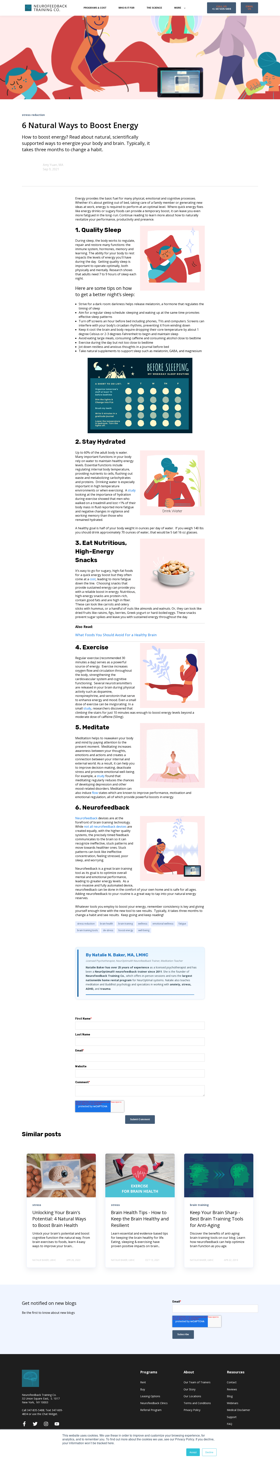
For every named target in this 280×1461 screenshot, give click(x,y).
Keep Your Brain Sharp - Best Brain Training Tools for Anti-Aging (216, 1218)
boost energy (125, 930)
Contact (232, 1382)
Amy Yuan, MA (53, 165)
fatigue (182, 923)
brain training (125, 923)
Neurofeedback (86, 818)
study (87, 708)
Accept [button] (193, 1452)
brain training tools (87, 930)
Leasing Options (150, 1396)
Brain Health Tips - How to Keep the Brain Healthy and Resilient (140, 1218)
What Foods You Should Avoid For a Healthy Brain (116, 635)
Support (232, 1417)
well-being (143, 930)
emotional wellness (163, 923)
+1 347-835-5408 (221, 7)
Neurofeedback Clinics (154, 1403)
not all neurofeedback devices (105, 826)
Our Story (189, 1389)
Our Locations (192, 1396)
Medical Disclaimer (238, 1410)
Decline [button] (209, 1452)
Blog (230, 1396)
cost (93, 579)
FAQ (229, 1423)
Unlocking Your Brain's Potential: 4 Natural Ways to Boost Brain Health (59, 1218)
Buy (142, 1389)
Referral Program (151, 1410)
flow (95, 793)
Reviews (232, 1389)
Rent (143, 1382)
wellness (142, 923)
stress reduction (86, 923)
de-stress (108, 930)
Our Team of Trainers (197, 1382)
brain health (106, 923)
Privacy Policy (192, 1410)
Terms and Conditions (197, 1403)
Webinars (232, 1403)
